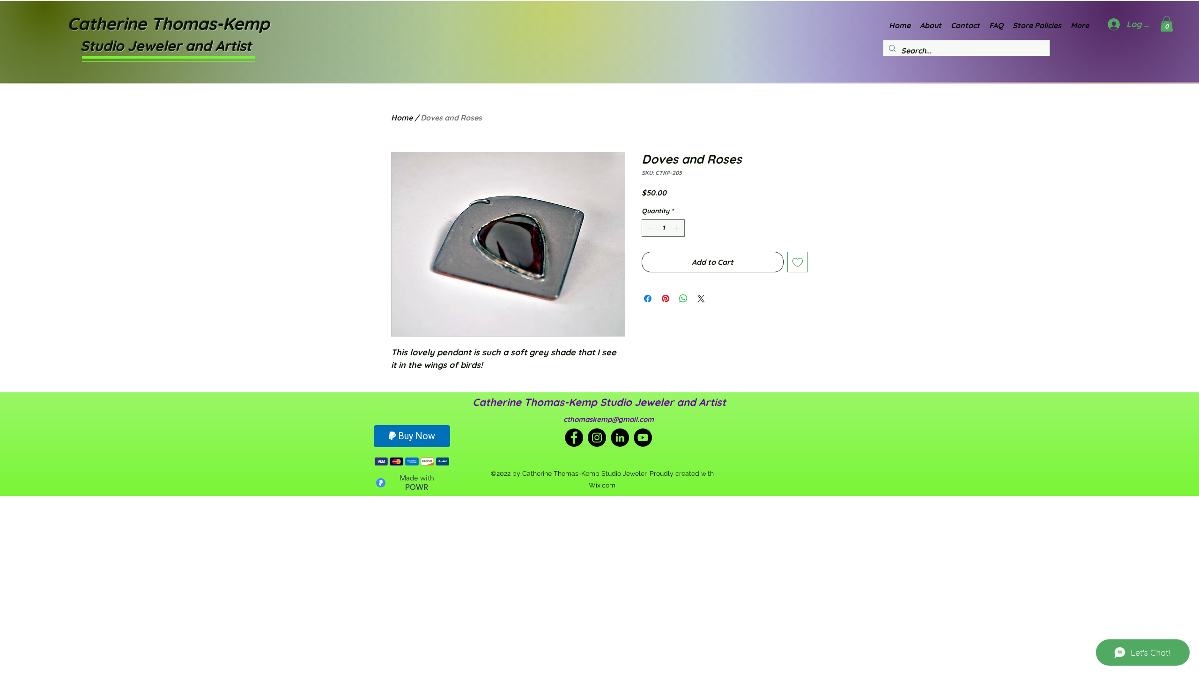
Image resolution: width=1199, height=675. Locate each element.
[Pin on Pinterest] (665, 298)
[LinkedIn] (620, 437)
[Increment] (677, 228)
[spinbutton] (663, 228)
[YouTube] (643, 437)
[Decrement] (649, 228)
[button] (1166, 23)
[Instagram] (597, 437)
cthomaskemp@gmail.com (608, 419)
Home (402, 117)
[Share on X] (701, 298)
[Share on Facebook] (647, 298)
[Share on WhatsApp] (683, 298)
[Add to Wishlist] (797, 262)
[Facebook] (574, 437)
